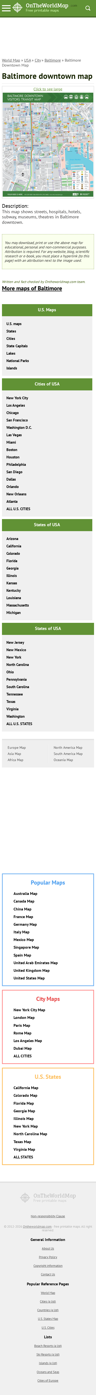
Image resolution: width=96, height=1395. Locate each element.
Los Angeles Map (28, 1040)
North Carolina (17, 664)
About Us (48, 1248)
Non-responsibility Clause (48, 1216)
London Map (24, 1017)
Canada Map (24, 901)
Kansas (11, 583)
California (13, 546)
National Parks (17, 360)
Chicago (12, 412)
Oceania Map (63, 760)
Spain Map (22, 955)
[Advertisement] (48, 38)
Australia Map (25, 893)
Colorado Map (25, 1095)
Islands (11, 368)
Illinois (11, 575)
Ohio (10, 672)
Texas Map (22, 1141)
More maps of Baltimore (32, 288)
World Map (11, 60)
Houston (12, 457)
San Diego (14, 472)
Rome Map (23, 1032)
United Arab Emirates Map (36, 962)
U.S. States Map (48, 1319)
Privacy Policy (48, 1257)
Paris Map (22, 1025)
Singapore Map (26, 947)
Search (88, 8)
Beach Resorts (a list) (48, 1346)
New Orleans (16, 494)
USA (27, 60)
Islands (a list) (48, 1363)
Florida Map (24, 1103)
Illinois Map (24, 1118)
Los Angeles (15, 405)
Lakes (10, 353)
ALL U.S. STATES (19, 723)
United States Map (29, 978)
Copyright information (48, 1266)
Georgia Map (24, 1110)
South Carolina (17, 686)
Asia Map (14, 753)
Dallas (11, 479)
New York (13, 657)
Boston (11, 449)
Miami (11, 442)
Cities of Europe (47, 1380)
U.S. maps (13, 323)
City (38, 60)
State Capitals (17, 346)
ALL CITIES (23, 1055)
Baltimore (53, 60)
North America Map (68, 747)
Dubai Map (23, 1048)
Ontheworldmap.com (37, 1226)
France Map (23, 916)
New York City (17, 398)
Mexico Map (24, 939)
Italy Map (22, 931)
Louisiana (13, 597)
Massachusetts (17, 605)
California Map (26, 1087)
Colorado (13, 553)
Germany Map (25, 924)
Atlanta (11, 501)
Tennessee (14, 694)
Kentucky (13, 590)
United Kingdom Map (32, 970)
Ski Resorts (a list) (48, 1354)
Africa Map (15, 760)
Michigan (13, 612)
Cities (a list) (48, 1301)
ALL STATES (23, 1156)
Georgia (12, 568)
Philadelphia (16, 464)
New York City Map (29, 1009)
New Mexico (16, 649)
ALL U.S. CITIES (18, 508)
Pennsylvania (16, 679)
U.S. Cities (48, 1327)
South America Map (68, 753)
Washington (15, 716)
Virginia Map (24, 1149)
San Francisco (17, 420)
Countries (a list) (48, 1310)
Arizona (12, 538)
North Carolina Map (30, 1133)
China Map (23, 909)
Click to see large (47, 89)
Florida (11, 560)
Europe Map (17, 747)
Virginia (12, 709)
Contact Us (48, 1274)
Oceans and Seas (48, 1372)
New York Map (26, 1126)
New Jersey (15, 642)
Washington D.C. (19, 427)
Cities (10, 338)
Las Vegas (14, 435)
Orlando (12, 486)
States (11, 331)
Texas (10, 701)
